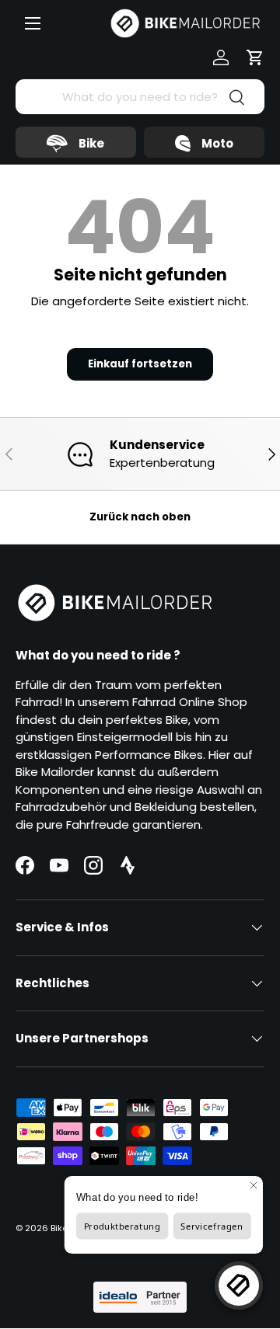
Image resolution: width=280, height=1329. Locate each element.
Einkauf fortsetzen (140, 364)
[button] (255, 57)
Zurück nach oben (140, 517)
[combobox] (140, 96)
